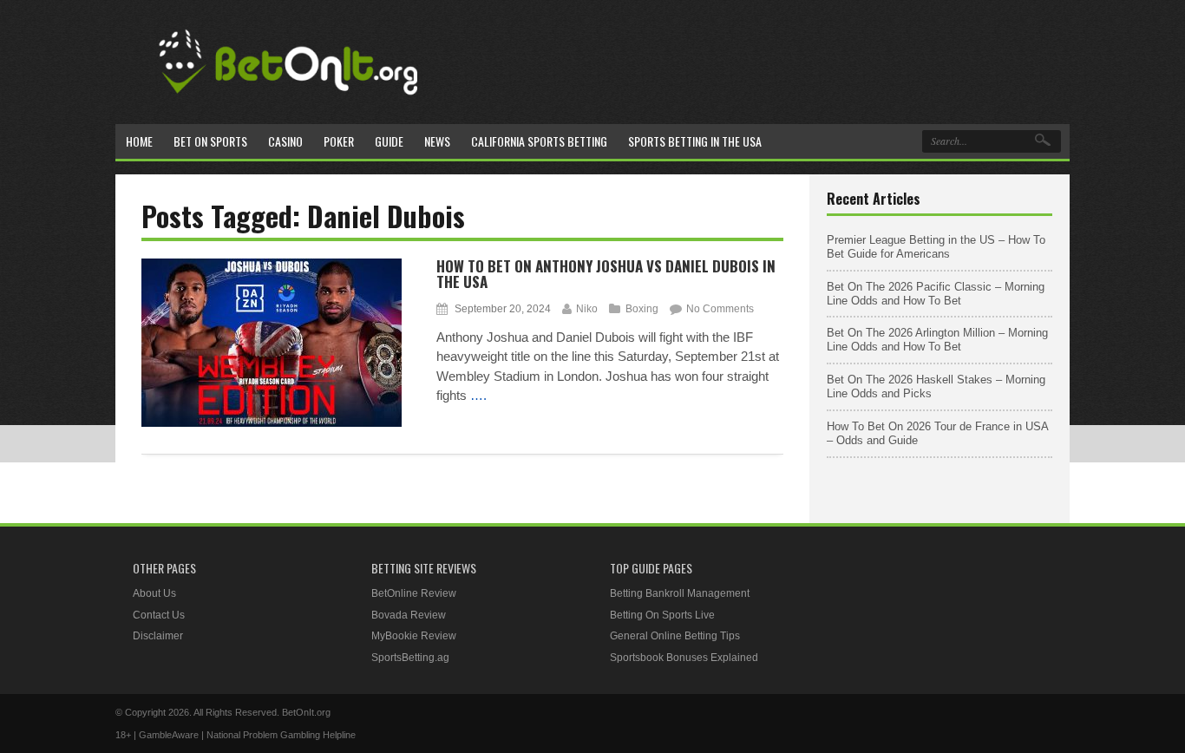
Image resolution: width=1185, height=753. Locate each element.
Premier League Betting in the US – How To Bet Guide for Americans (936, 246)
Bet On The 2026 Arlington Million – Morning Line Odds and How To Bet (937, 339)
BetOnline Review (413, 593)
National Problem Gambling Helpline (281, 735)
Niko (587, 309)
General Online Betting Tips (675, 636)
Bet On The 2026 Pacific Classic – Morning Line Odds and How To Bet (935, 293)
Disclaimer (158, 636)
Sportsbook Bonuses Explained (684, 658)
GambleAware (169, 735)
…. (478, 395)
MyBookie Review (413, 636)
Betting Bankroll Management (680, 593)
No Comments (720, 309)
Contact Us (159, 615)
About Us (154, 593)
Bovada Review (408, 615)
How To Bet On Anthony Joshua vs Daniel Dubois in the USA (606, 274)
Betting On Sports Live (662, 615)
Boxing (641, 309)
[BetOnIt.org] (288, 101)
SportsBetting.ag (410, 658)
